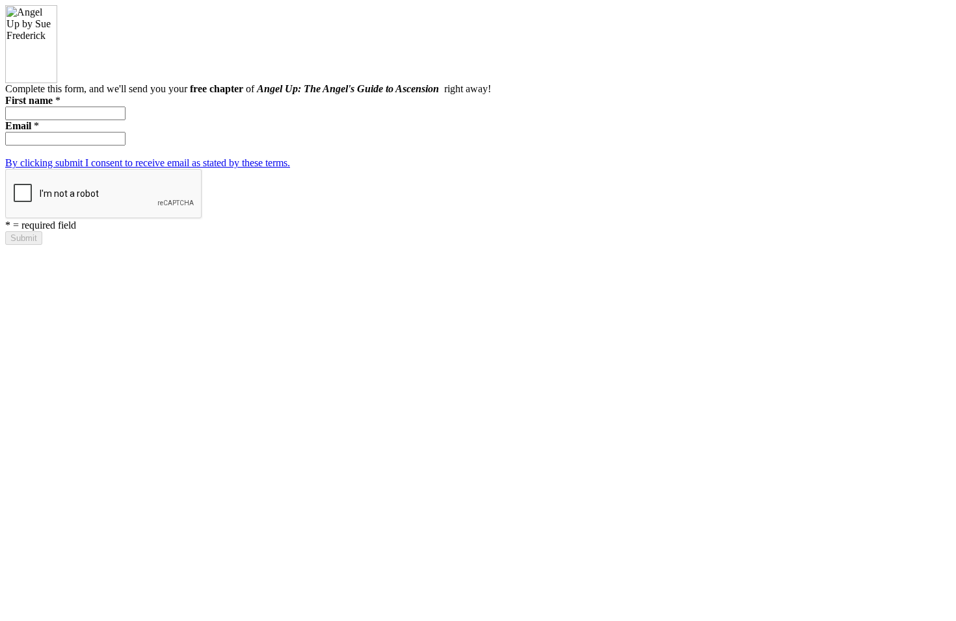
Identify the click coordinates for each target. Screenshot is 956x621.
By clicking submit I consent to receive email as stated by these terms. (147, 162)
